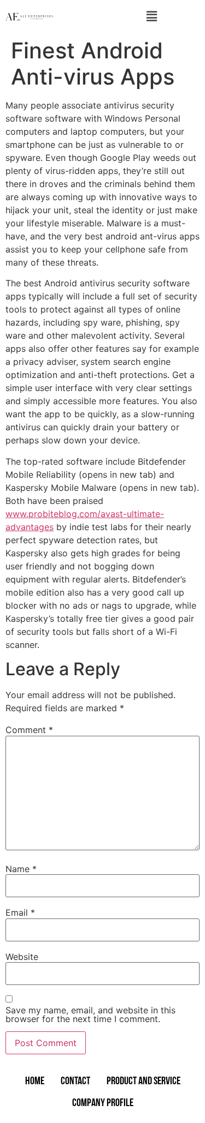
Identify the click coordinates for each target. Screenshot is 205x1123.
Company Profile (102, 1103)
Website (21, 956)
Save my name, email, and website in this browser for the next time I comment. (90, 1014)
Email (20, 912)
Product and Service (143, 1081)
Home (34, 1081)
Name (21, 868)
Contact (75, 1081)
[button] (151, 17)
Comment (29, 729)
